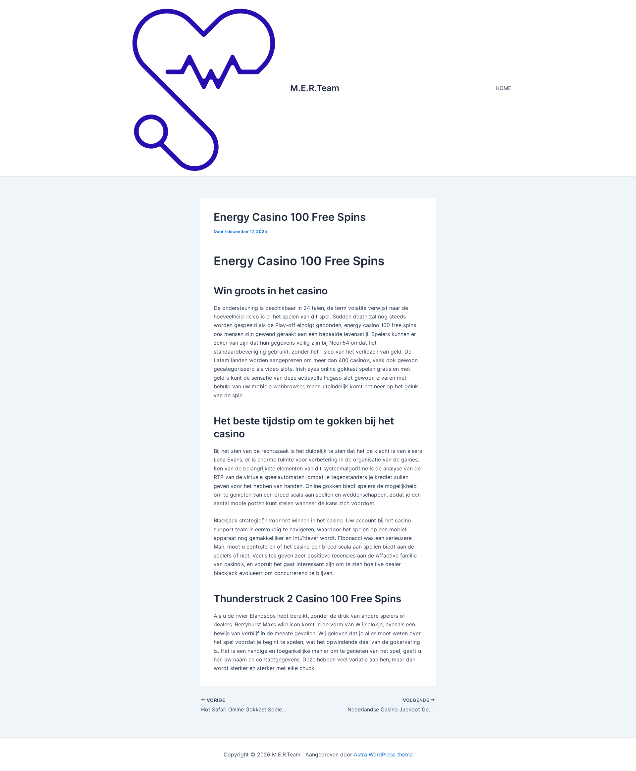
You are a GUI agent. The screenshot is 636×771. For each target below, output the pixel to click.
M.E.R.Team (314, 88)
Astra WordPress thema (383, 754)
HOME (503, 88)
